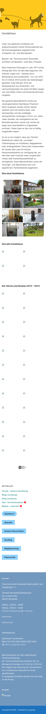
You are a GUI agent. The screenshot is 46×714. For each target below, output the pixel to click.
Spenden (8, 522)
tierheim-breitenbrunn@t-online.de (17, 611)
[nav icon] (43, 14)
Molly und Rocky (9, 498)
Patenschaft (9, 557)
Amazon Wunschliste (14, 531)
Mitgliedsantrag (11, 548)
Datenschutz (7, 622)
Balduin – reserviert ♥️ (12, 506)
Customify (31, 710)
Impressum (7, 616)
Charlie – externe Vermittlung (15, 491)
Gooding (8, 540)
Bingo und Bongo (9, 495)
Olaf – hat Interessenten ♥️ (14, 502)
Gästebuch (9, 514)
